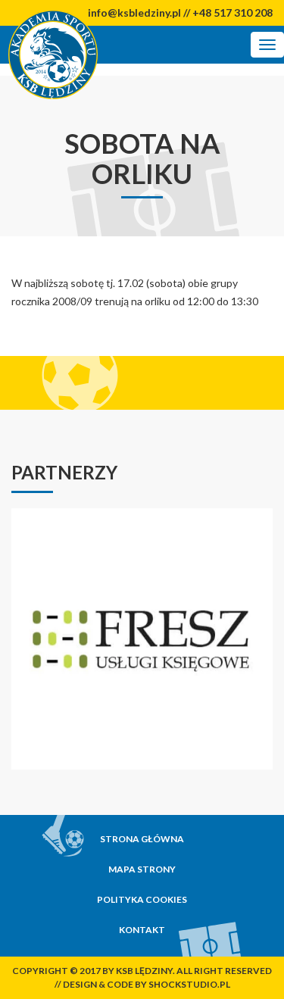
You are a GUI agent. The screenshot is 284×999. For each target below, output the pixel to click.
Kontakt (142, 929)
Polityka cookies (142, 899)
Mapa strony (142, 869)
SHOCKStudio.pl (189, 984)
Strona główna (142, 838)
